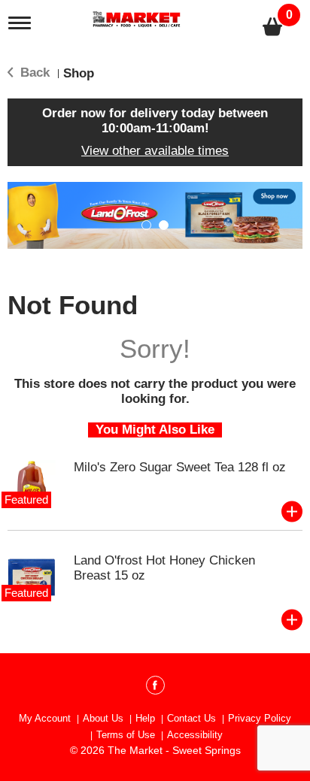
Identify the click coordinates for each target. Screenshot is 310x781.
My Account (45, 718)
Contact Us (191, 718)
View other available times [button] (155, 151)
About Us (103, 718)
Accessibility (195, 734)
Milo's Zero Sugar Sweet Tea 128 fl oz (180, 467)
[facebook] (155, 688)
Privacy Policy (259, 718)
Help (145, 718)
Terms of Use (125, 734)
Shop (78, 73)
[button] (146, 225)
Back (33, 72)
